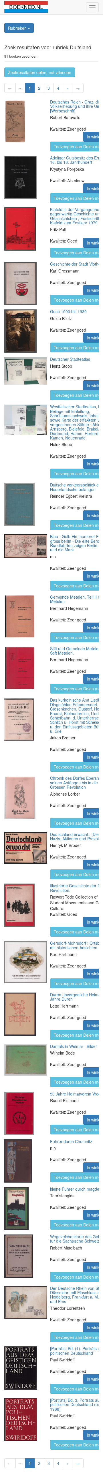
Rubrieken (18, 28)
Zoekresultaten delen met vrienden (39, 72)
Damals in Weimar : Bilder (73, 1046)
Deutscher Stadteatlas (70, 359)
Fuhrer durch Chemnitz (71, 1141)
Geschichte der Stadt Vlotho (75, 264)
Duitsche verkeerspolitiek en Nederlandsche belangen (75, 487)
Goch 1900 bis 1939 (68, 311)
